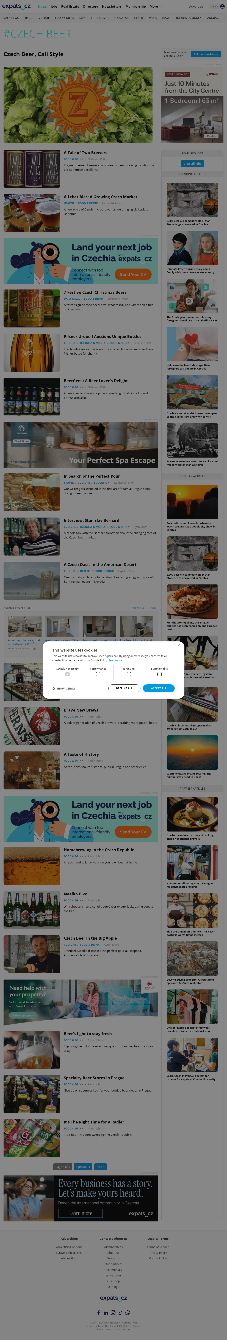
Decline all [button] (124, 688)
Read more (115, 660)
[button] (64, 688)
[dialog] (113, 670)
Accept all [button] (159, 688)
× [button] (178, 645)
